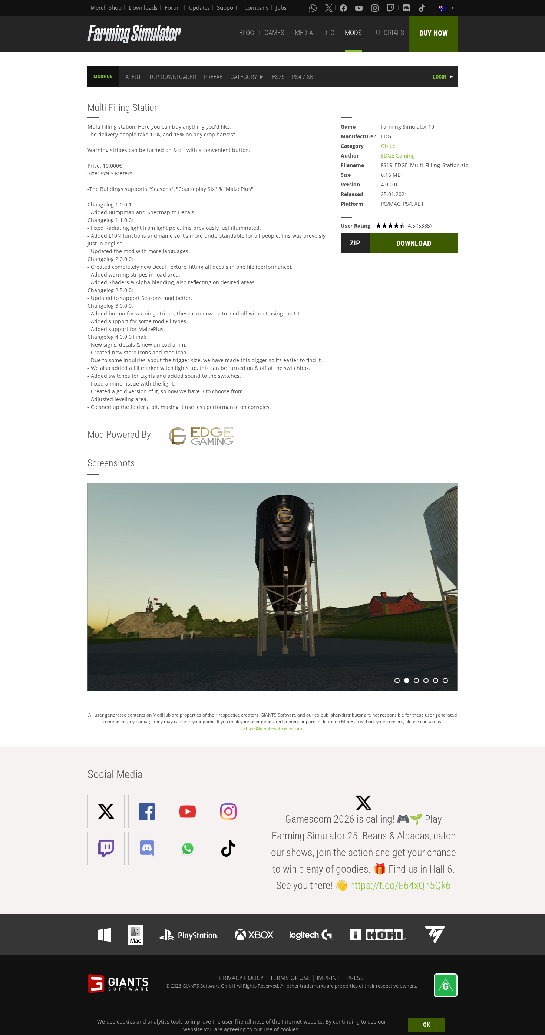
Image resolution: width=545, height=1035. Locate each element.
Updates (199, 7)
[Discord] (407, 8)
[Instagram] (375, 8)
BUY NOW (433, 33)
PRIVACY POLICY (241, 978)
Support (227, 7)
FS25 (278, 76)
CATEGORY (243, 76)
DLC (328, 33)
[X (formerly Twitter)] (329, 8)
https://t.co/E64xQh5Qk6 (400, 885)
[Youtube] (359, 8)
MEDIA (304, 33)
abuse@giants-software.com (272, 728)
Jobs (281, 7)
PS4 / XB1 (304, 76)
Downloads (143, 7)
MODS (353, 33)
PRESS (355, 978)
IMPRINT (328, 978)
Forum (173, 7)
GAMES (274, 33)
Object (389, 145)
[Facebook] (344, 8)
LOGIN (439, 77)
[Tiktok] (422, 8)
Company (256, 7)
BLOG (246, 33)
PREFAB (213, 76)
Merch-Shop (106, 7)
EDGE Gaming (398, 155)
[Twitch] (391, 8)
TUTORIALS (388, 33)
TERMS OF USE (290, 978)
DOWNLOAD (413, 243)
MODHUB (103, 76)
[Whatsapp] (313, 8)
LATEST (131, 76)
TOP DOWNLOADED (172, 76)
